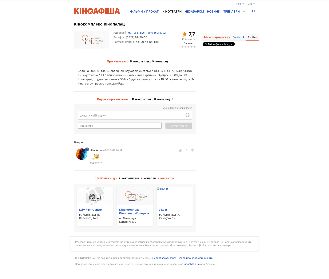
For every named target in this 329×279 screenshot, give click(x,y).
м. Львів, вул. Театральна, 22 (147, 32)
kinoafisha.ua (192, 263)
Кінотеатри (172, 11)
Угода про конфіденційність (195, 257)
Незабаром (194, 11)
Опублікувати (179, 125)
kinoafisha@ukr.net (165, 257)
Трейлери (231, 11)
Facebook (238, 37)
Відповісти (96, 162)
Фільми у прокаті (144, 11)
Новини (213, 11)
